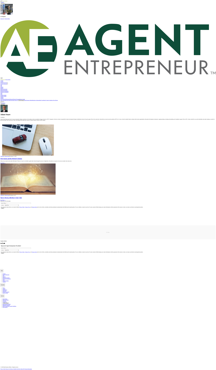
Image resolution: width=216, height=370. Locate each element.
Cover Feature (3, 79)
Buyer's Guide (22, 99)
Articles (9, 79)
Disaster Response (3, 82)
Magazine (11, 99)
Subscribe (2, 18)
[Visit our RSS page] (3, 243)
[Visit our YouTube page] (4, 243)
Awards (1, 80)
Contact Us (16, 100)
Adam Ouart (7, 156)
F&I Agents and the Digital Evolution (11, 158)
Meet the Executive (3, 89)
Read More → (3, 162)
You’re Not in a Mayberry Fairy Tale (11, 197)
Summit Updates (3, 95)
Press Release (55, 100)
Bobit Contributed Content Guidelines (46, 100)
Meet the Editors (8, 100)
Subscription (2, 100)
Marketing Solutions (35, 100)
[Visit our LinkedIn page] (1, 243)
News (7, 79)
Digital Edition (7, 18)
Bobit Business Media (28, 100)
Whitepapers (7, 99)
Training (1, 97)
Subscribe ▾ (3, 3)
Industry (1, 87)
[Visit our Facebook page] (2, 243)
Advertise (12, 100)
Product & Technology (4, 91)
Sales (1, 93)
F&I (1, 85)
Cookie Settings (21, 100)
